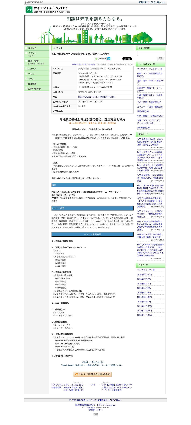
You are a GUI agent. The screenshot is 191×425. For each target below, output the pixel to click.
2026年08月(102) (144, 274)
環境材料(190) (143, 111)
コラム (31, 78)
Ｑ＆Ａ (31, 73)
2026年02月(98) (144, 302)
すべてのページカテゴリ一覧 (149, 69)
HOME (93, 385)
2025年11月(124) (144, 315)
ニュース (32, 68)
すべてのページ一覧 (146, 270)
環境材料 (75, 64)
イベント (32, 54)
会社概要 (32, 83)
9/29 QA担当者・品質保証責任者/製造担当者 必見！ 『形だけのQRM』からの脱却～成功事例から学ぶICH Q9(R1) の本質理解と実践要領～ (150, 250)
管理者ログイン (95, 410)
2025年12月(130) (144, 311)
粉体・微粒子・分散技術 (87, 64)
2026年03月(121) (144, 297)
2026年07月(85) (144, 279)
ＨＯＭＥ (32, 48)
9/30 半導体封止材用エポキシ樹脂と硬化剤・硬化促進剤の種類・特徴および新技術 (150, 142)
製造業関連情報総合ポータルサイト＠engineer (95, 405)
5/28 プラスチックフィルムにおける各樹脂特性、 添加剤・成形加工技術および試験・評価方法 (67, 387)
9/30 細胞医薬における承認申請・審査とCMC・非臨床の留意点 (150, 178)
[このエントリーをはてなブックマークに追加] (108, 59)
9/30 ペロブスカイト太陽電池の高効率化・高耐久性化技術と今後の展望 (150, 168)
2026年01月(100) (144, 306)
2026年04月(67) (144, 292)
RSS (96, 414)
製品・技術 (36, 62)
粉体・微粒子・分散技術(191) (150, 116)
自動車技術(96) (143, 128)
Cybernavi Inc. (91, 407)
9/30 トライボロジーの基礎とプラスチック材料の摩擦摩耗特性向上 (150, 214)
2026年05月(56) (144, 288)
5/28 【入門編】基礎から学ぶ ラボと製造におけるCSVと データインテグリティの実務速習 (117, 387)
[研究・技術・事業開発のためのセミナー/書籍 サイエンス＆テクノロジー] (95, 44)
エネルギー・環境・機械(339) (150, 107)
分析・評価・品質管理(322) (149, 102)
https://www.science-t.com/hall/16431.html (96, 97)
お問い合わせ (34, 88)
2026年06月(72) (144, 284)
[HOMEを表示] (47, 10)
